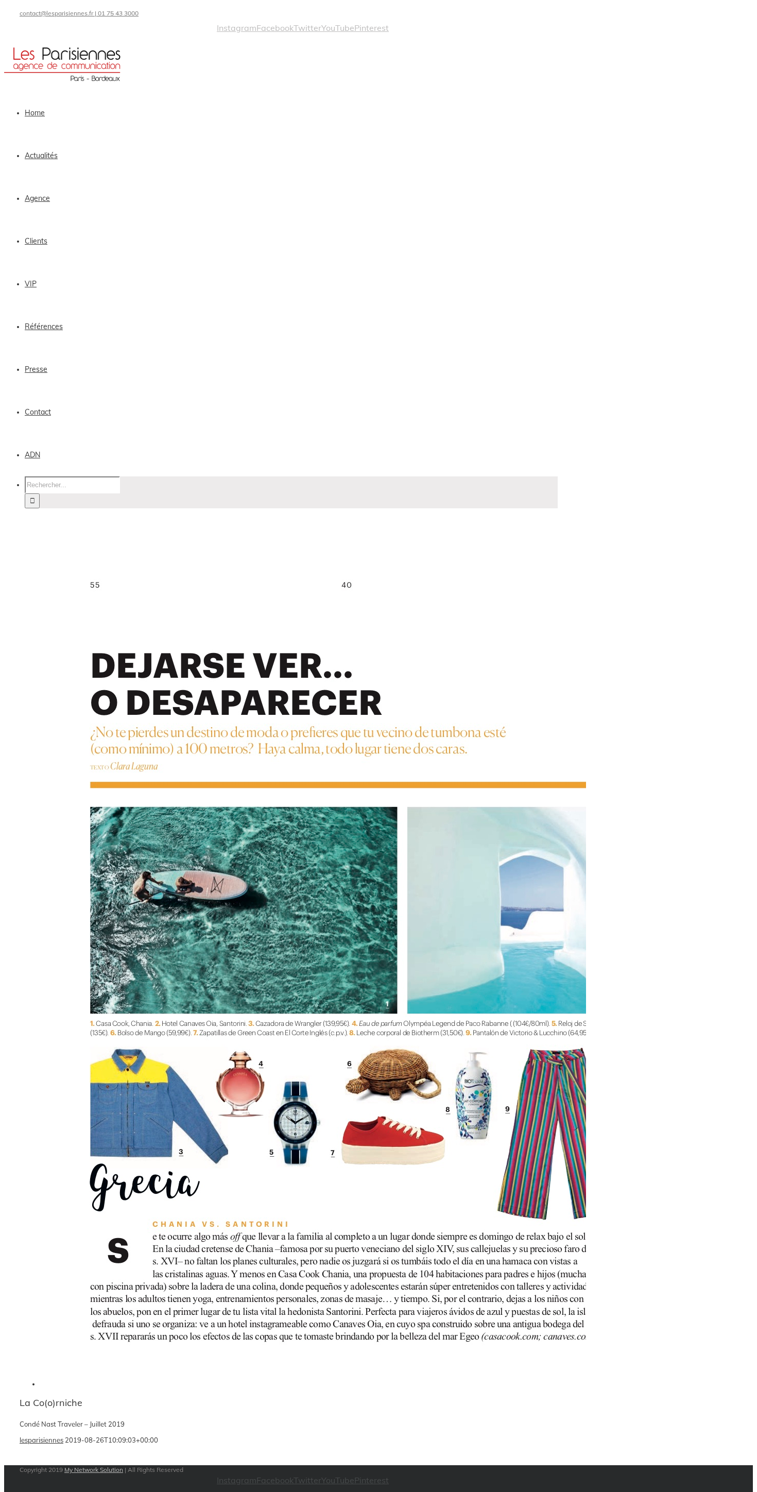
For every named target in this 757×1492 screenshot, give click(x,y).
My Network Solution (93, 1469)
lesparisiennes (41, 1440)
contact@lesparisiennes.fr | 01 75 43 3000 (79, 13)
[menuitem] (298, 113)
